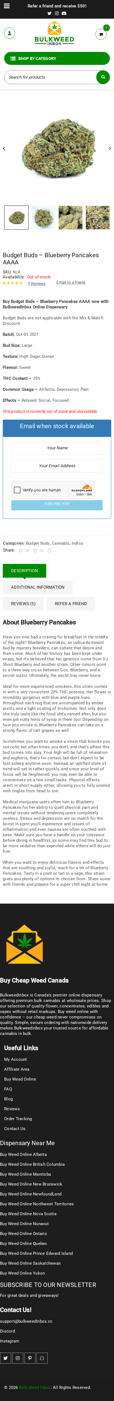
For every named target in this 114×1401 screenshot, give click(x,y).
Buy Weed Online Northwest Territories (37, 1203)
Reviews (36, 283)
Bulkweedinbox (28, 1028)
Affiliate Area (17, 1069)
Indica (77, 543)
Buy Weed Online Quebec (23, 1243)
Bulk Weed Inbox (35, 1387)
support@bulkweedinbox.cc (26, 1321)
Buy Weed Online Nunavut (24, 1223)
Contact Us (15, 1128)
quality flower (45, 1006)
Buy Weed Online (20, 1079)
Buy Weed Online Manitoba (25, 1174)
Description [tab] (24, 570)
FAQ (8, 1089)
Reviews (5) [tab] (23, 603)
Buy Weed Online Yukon (22, 1273)
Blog (8, 1099)
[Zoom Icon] (57, 149)
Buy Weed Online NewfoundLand (30, 1194)
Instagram (9, 1341)
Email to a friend (70, 282)
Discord (7, 1331)
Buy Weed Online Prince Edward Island (36, 1253)
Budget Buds (38, 543)
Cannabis (60, 543)
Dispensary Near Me (27, 1143)
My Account (15, 1059)
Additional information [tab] (38, 587)
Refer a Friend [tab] (71, 603)
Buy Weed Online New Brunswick (31, 1184)
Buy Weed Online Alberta (23, 1154)
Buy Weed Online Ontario (23, 1233)
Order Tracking (18, 1118)
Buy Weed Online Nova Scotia (28, 1213)
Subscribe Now (57, 504)
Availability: (14, 277)
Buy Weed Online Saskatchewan (30, 1263)
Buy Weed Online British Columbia (32, 1164)
